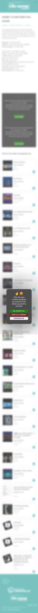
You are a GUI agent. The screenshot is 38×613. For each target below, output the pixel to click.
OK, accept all (19, 311)
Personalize (19, 318)
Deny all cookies (19, 314)
